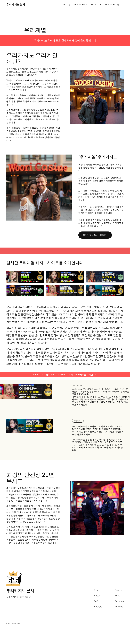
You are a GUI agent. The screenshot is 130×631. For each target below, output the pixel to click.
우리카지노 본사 (15, 4)
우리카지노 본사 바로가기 (95, 235)
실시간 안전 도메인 (43, 331)
